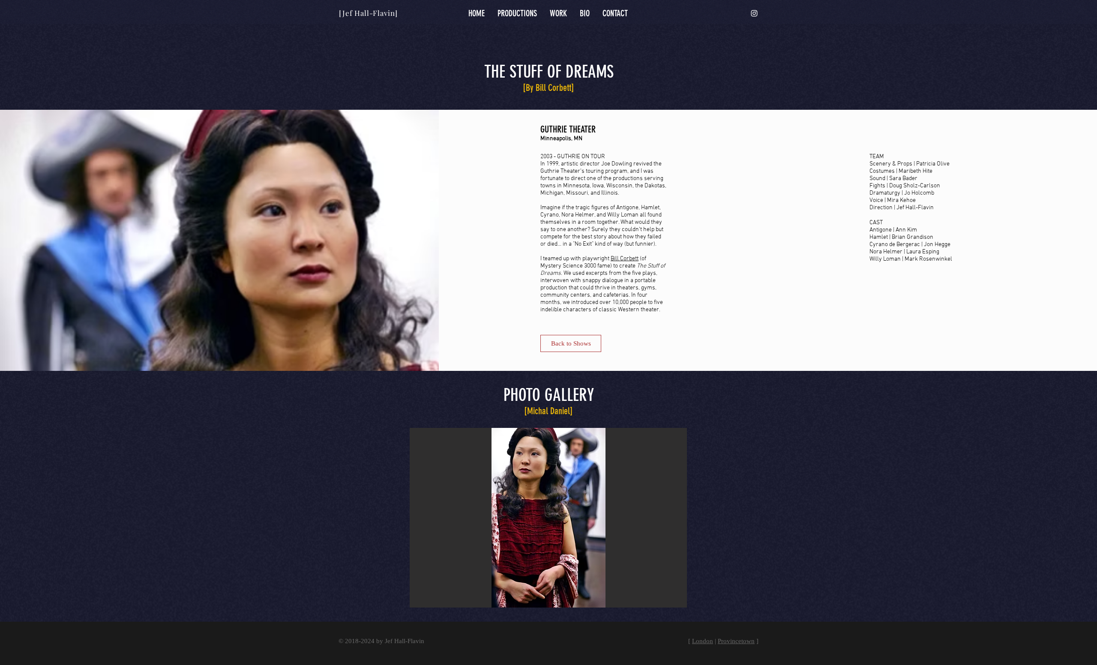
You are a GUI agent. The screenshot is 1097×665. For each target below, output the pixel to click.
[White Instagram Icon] (754, 13)
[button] (548, 518)
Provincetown (736, 641)
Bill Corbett (624, 258)
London (702, 641)
